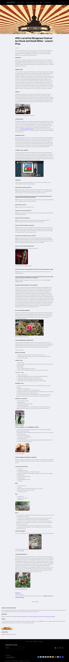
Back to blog (35, 601)
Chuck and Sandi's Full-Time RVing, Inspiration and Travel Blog (42, 616)
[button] (22, 2)
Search (27, 641)
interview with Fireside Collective (26, 128)
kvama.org (21, 201)
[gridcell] (34, 218)
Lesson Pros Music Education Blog (20, 616)
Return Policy (35, 641)
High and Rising (24, 589)
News (31, 641)
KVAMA (22, 453)
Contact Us (41, 641)
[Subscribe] (23, 648)
